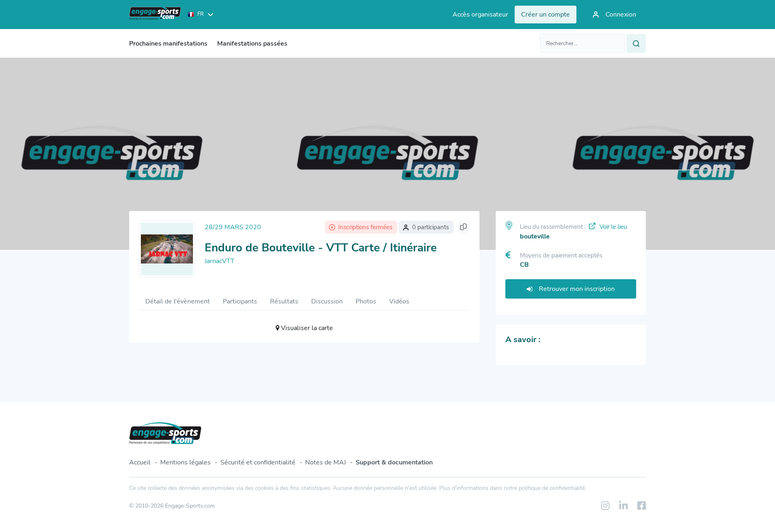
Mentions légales (185, 462)
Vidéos (399, 301)
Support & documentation (394, 462)
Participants (240, 301)
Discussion (327, 301)
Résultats (284, 301)
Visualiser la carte (306, 328)
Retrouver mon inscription (577, 288)
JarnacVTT (220, 261)
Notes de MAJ (325, 462)
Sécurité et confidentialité (257, 462)
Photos (366, 301)
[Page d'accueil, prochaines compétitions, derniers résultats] (155, 14)
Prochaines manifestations (168, 43)
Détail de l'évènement (177, 301)
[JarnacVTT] (167, 249)
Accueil (140, 462)
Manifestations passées (252, 43)
